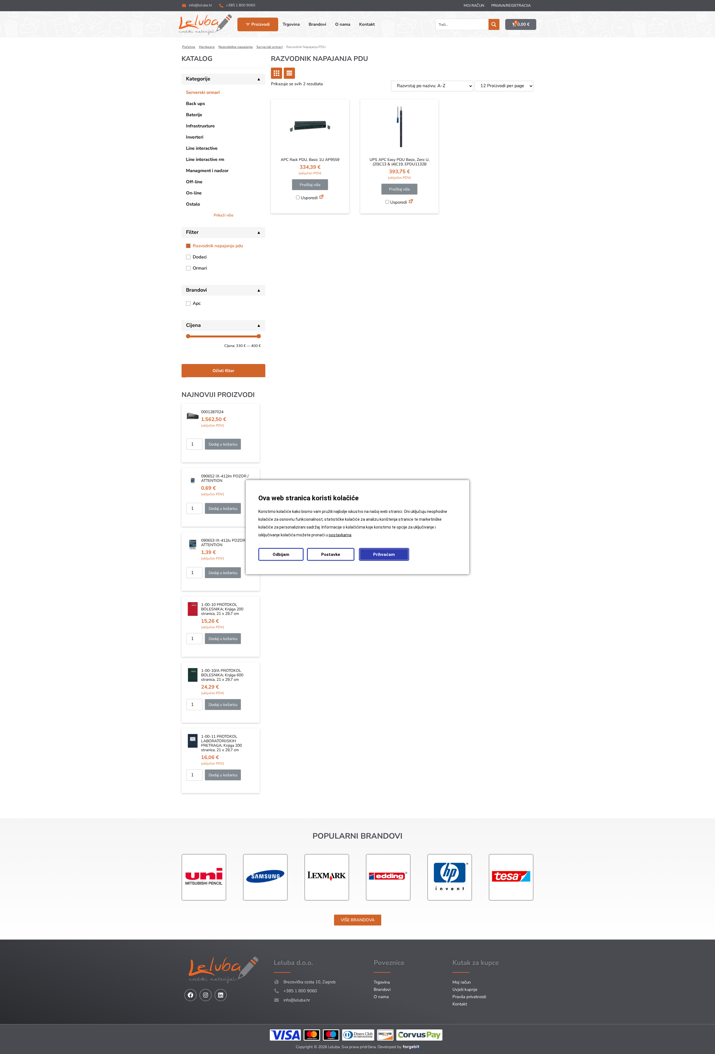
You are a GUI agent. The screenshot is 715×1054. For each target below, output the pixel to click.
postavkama (340, 534)
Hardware (207, 47)
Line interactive (202, 148)
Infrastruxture (200, 126)
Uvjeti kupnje (464, 989)
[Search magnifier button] (493, 24)
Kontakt (459, 1004)
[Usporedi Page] (321, 197)
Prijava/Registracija (511, 5)
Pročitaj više (310, 184)
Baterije (194, 115)
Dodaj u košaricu (223, 444)
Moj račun (474, 5)
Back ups (195, 104)
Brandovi (382, 989)
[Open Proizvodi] (248, 24)
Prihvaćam (384, 554)
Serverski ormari (269, 47)
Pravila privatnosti (469, 997)
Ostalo (193, 204)
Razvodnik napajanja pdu (218, 246)
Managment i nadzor (207, 171)
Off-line (194, 182)
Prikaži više (223, 215)
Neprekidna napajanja (235, 47)
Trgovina (382, 982)
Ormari (200, 268)
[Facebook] (190, 995)
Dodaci (200, 257)
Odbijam (281, 554)
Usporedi (309, 198)
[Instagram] (205, 995)
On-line (194, 193)
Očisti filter (223, 370)
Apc (197, 303)
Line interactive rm (205, 159)
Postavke (330, 554)
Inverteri (194, 137)
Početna (188, 47)
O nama (381, 997)
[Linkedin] (220, 995)
